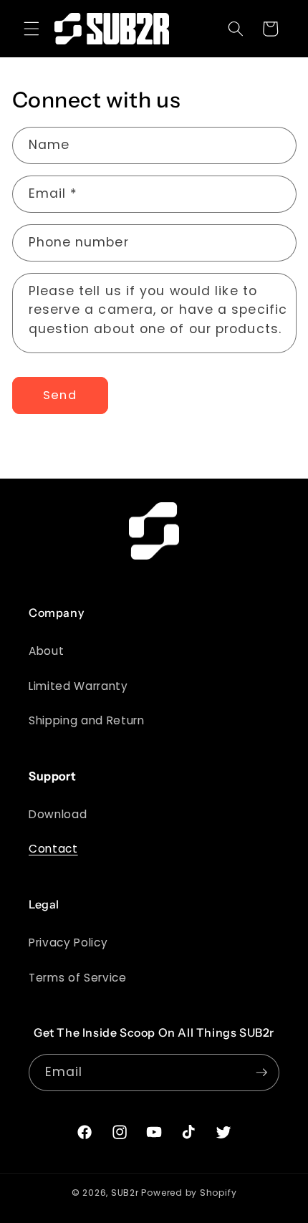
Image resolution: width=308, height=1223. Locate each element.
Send (59, 395)
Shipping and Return (87, 720)
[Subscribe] (261, 1072)
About (46, 650)
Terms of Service (78, 977)
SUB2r (125, 1192)
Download (58, 814)
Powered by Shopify (188, 1192)
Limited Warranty (78, 686)
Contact (53, 848)
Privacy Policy (68, 942)
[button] (31, 28)
